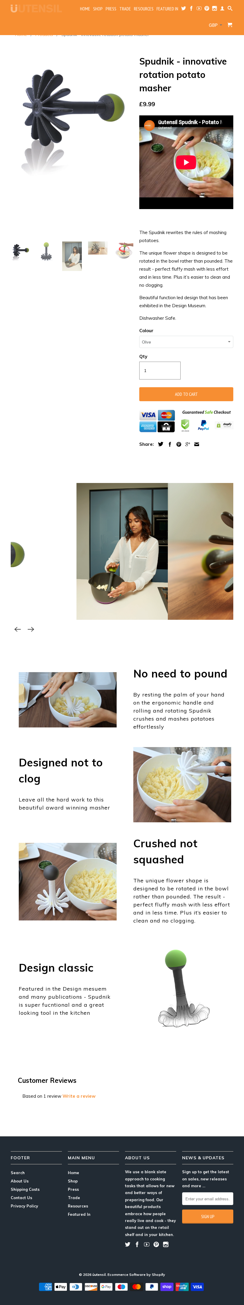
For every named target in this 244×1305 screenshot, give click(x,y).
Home (85, 9)
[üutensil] (36, 8)
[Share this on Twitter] (159, 444)
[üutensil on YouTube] (199, 9)
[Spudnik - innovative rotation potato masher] (72, 115)
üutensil (99, 1274)
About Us (20, 1181)
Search (18, 1172)
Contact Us (21, 1197)
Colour (146, 330)
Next (31, 629)
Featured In (167, 9)
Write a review (79, 1096)
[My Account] (222, 9)
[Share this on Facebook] (168, 444)
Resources (144, 9)
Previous (17, 629)
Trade (125, 9)
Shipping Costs (25, 1189)
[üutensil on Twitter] (183, 9)
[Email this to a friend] (195, 444)
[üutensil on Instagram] (214, 9)
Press (111, 9)
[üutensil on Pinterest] (206, 9)
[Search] (230, 9)
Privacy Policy (24, 1206)
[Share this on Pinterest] (177, 444)
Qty (143, 356)
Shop (98, 9)
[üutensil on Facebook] (191, 9)
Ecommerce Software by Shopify (136, 1274)
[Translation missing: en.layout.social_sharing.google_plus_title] (186, 444)
